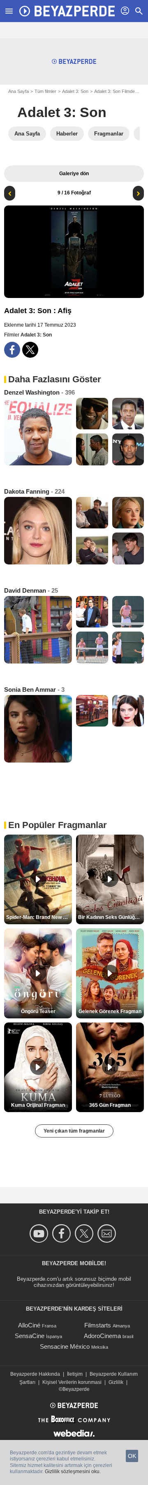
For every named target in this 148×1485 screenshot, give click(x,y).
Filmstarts (97, 1325)
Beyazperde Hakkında (35, 1374)
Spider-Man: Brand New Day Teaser (39, 917)
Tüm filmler (45, 91)
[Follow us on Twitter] (85, 1233)
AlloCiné (29, 1325)
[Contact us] (107, 1233)
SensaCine (29, 1335)
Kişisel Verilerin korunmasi (72, 1382)
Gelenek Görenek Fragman (110, 1011)
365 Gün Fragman (110, 1105)
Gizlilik (116, 1382)
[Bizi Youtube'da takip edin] (40, 1233)
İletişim (75, 1374)
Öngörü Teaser (38, 1011)
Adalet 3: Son (75, 91)
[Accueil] (67, 11)
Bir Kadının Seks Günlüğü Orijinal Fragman (111, 917)
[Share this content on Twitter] (30, 350)
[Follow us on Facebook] (62, 1233)
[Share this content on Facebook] (12, 350)
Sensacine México (65, 1346)
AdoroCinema (102, 1335)
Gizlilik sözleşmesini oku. (73, 1471)
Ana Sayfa (18, 91)
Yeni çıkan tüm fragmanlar (74, 1131)
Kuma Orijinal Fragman (38, 1105)
